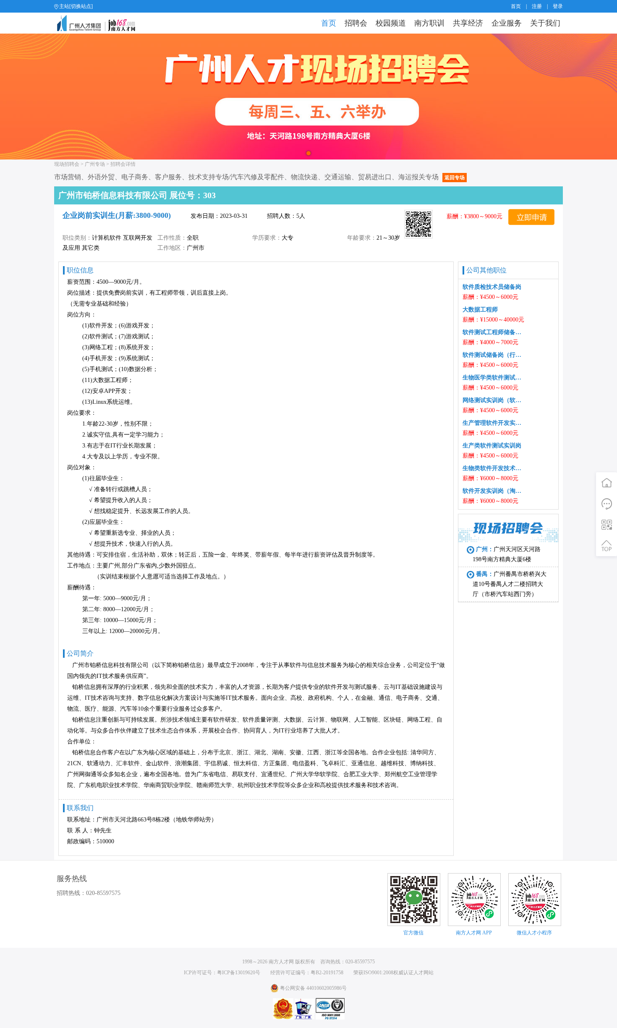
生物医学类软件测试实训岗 (494, 377)
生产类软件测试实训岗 (492, 445)
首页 (516, 6)
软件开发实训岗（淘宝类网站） (494, 491)
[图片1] (308, 97)
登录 (558, 6)
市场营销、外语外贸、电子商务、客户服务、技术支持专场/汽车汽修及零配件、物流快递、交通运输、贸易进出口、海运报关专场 (259, 176)
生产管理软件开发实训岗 (494, 423)
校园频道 (391, 23)
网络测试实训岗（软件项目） (494, 400)
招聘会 (356, 23)
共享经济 (468, 23)
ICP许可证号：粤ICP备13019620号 (222, 973)
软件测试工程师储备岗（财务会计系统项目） (494, 332)
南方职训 (429, 23)
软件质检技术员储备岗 (492, 287)
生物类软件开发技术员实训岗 (494, 468)
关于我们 (545, 23)
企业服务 (507, 23)
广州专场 (95, 164)
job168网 (100, 23)
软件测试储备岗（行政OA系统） (494, 355)
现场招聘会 (66, 164)
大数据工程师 (480, 309)
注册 (537, 6)
